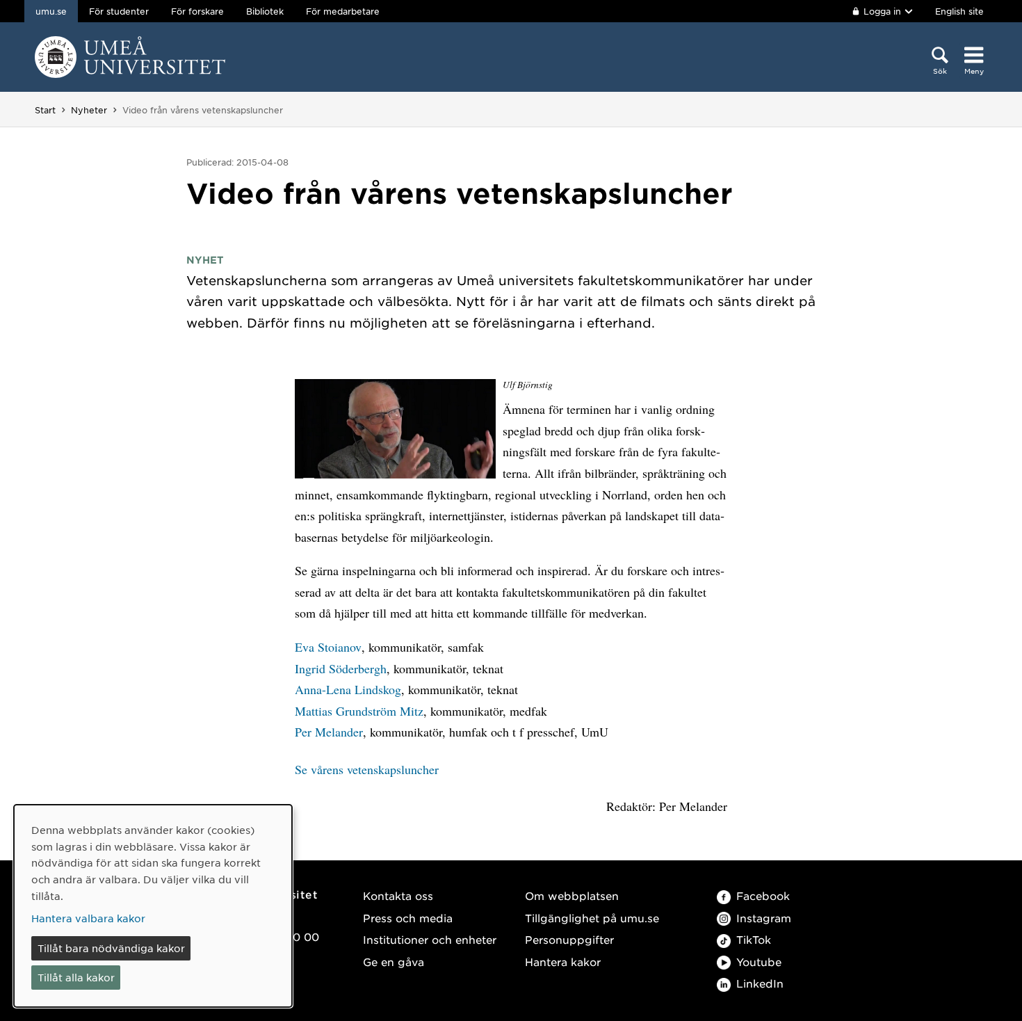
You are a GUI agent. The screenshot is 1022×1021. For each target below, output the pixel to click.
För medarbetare (343, 11)
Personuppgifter (569, 939)
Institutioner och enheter (429, 939)
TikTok (753, 939)
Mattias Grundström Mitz (359, 710)
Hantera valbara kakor (88, 918)
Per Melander (329, 731)
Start (45, 109)
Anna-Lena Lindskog (348, 689)
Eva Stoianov (328, 646)
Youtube (758, 961)
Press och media (408, 917)
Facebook (763, 895)
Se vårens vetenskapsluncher (367, 769)
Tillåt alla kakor (76, 977)
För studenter (119, 11)
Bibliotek (265, 11)
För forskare (197, 11)
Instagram (763, 917)
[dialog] (153, 906)
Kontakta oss (398, 895)
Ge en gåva (393, 961)
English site (959, 11)
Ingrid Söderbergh (341, 668)
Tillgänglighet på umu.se (592, 917)
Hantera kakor (563, 961)
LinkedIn (760, 983)
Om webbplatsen (572, 895)
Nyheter (89, 109)
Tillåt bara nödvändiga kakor (111, 948)
